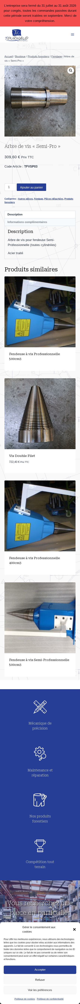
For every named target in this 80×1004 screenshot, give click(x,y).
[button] (74, 929)
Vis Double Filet (22, 456)
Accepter (40, 969)
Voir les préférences (40, 990)
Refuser (40, 979)
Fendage (38, 199)
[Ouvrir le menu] (72, 34)
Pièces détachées (53, 199)
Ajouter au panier (31, 187)
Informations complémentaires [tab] (27, 222)
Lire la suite (19, 370)
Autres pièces (25, 199)
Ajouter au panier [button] (23, 473)
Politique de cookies (25, 999)
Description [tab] (15, 214)
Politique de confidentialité (50, 999)
